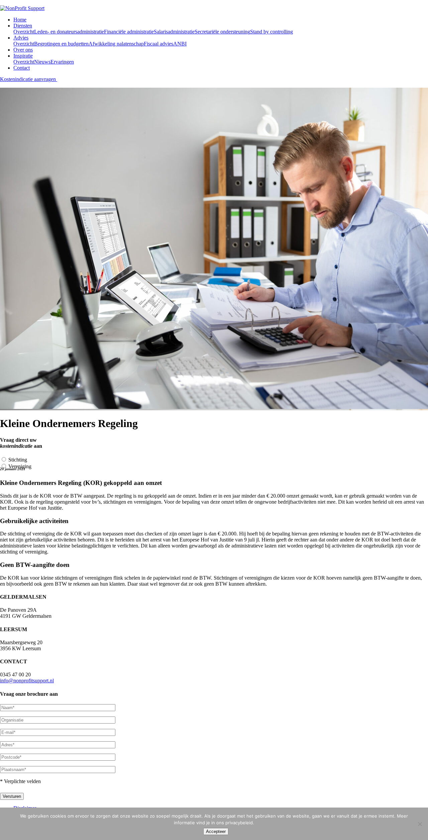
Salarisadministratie (174, 31)
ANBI (180, 44)
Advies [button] (20, 37)
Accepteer (216, 831)
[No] (419, 824)
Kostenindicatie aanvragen (28, 79)
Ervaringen (62, 62)
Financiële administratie (129, 31)
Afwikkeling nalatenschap (116, 44)
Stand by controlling (271, 31)
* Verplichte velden (20, 781)
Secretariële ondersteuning (222, 31)
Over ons (23, 50)
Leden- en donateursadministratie (69, 31)
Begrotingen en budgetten (61, 44)
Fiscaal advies (158, 44)
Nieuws (42, 62)
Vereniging (19, 466)
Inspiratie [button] (23, 56)
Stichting (17, 460)
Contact (21, 68)
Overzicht (23, 31)
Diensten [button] (22, 25)
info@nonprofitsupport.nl (27, 680)
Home (19, 19)
